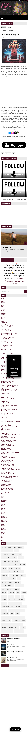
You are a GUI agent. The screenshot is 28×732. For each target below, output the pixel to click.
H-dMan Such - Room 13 (6, 366)
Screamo (17, 613)
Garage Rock (12, 578)
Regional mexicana (13, 610)
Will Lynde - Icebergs (5, 422)
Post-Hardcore (21, 599)
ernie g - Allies (3, 362)
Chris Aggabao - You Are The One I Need (9, 390)
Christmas (10, 561)
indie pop (22, 627)
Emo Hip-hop (4, 575)
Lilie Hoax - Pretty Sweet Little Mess (8, 377)
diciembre (4, 312)
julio (2, 301)
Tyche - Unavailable (5, 492)
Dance (16, 564)
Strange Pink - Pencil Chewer (6, 450)
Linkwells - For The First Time (7, 392)
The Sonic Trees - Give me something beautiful (10, 476)
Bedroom (21, 557)
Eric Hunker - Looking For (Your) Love (8, 440)
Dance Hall (22, 564)
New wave (4, 596)
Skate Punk (11, 30)
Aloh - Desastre (4, 430)
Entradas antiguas (21, 199)
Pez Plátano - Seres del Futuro (7, 400)
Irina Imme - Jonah (5, 396)
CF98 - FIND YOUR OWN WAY (7, 328)
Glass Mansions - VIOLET (6, 356)
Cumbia (11, 564)
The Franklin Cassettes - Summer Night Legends (10, 409)
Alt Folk (10, 550)
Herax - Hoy (3, 346)
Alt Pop (16, 550)
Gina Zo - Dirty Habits (5, 406)
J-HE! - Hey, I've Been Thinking (7, 460)
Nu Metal (17, 596)
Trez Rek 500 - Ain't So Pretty (6, 474)
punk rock (17, 631)
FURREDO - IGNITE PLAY (6, 382)
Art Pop (19, 554)
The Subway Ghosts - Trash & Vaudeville (9, 426)
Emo (22, 571)
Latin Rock (17, 589)
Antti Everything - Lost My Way (7, 326)
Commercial (4, 564)
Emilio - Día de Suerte (5, 482)
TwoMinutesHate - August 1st (7, 449)
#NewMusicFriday (8, 281)
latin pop (4, 631)
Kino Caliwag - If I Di (6, 247)
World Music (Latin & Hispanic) (19, 620)
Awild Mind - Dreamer (5, 357)
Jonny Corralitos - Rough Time (7, 330)
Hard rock (4, 582)
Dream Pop (16, 571)
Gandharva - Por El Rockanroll (7, 353)
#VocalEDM (22, 280)
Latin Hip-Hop (10, 589)
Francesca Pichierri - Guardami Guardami (9, 462)
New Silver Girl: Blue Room (13, 657)
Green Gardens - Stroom (5, 354)
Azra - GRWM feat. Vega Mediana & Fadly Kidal (10, 434)
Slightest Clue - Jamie (5, 429)
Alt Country (4, 550)
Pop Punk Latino (12, 599)
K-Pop (3, 589)
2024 (3, 498)
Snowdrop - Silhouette (5, 485)
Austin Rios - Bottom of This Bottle (8, 378)
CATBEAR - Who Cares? (5, 481)
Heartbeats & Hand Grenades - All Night (9, 408)
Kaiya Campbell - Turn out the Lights (8, 324)
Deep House (4, 571)
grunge (16, 627)
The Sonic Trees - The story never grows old (9, 412)
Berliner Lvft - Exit (4, 397)
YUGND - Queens (4, 352)
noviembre (4, 313)
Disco (10, 571)
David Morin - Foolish (5, 380)
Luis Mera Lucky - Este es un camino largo (9, 486)
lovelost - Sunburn (4, 369)
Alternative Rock (5, 554)
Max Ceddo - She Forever (12, 644)
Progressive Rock (5, 606)
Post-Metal (4, 603)
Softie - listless (4, 436)
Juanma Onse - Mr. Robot (6, 344)
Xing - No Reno (4, 456)
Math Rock (4, 592)
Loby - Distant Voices (5, 329)
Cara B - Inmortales (5, 393)
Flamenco (12, 575)
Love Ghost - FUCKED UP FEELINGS (8, 473)
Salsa (12, 613)
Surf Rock (4, 620)
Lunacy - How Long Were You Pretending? (9, 385)
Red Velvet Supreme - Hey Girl (7, 438)
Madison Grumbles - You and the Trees (8, 490)
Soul (16, 617)
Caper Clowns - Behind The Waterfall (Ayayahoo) (10, 421)
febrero (3, 308)
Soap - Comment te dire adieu (7, 342)
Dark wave (17, 568)
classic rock (15, 624)
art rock (8, 624)
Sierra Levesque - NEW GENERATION (8, 489)
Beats (15, 557)
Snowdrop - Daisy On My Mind (7, 488)
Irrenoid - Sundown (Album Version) (8, 437)
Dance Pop (4, 568)
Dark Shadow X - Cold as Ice (6, 425)
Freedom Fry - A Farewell (6, 368)
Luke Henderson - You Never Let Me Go (8, 457)
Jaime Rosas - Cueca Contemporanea (8, 332)
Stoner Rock (22, 617)
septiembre (4, 316)
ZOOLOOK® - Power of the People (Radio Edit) (10, 452)
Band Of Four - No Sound (6, 349)
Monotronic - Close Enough (6, 410)
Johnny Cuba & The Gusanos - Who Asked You (10, 384)
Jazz (21, 585)
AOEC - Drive (3, 341)
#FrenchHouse (15, 280)
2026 (3, 298)
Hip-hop (10, 582)
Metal (18, 592)
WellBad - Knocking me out (6, 424)
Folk (17, 575)
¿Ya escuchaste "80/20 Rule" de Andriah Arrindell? (11, 446)
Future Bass (23, 575)
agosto (3, 300)
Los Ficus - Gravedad (5, 416)
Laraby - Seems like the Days (6, 441)
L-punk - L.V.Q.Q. (4, 417)
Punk (12, 606)
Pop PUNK (4, 30)
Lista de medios (4, 322)
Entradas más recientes (8, 199)
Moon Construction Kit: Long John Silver (9, 333)
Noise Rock (11, 596)
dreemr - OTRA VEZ (5, 453)
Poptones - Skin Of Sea (5, 340)
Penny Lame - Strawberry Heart (7, 418)
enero (3, 309)
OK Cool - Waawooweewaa (6, 477)
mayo (3, 304)
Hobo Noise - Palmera (5, 433)
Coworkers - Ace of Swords (6, 480)
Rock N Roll (21, 610)
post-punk (10, 631)
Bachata (10, 557)
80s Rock (4, 547)
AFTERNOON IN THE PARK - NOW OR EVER (9, 465)
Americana (13, 554)
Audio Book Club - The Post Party (7, 413)
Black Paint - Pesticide (5, 448)
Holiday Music (17, 582)
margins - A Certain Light (6, 373)
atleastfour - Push (4, 358)
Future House (4, 578)
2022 (2, 528)
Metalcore (24, 592)
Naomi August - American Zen (13, 638)
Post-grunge (11, 603)
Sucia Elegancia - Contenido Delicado (15, 651)
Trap (9, 620)
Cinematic (17, 561)
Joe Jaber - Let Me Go (5, 394)
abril (2, 305)
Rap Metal (18, 606)
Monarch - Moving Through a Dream (8, 478)
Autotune (4, 557)
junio (3, 302)
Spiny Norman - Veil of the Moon (7, 381)
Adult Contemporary (18, 547)
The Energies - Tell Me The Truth (7, 464)
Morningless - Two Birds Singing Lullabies (9, 458)
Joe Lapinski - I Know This (6, 461)
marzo (3, 306)
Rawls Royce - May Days (6, 360)
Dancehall (11, 568)
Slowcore (11, 617)
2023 (3, 516)
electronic (11, 627)
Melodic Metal (11, 592)
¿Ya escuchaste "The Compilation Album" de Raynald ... (12, 442)
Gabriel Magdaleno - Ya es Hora (7, 414)
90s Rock (10, 547)
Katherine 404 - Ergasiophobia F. (7, 386)
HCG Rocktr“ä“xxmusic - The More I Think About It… (11, 469)
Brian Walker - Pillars (5, 470)
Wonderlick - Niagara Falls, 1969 (7, 454)
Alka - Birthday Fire (4, 401)
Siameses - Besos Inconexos (6, 348)
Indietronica (10, 585)
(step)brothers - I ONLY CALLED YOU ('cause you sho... (11, 388)
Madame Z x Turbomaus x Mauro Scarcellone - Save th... (12, 466)
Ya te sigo (24, 729)
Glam (19, 578)
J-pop (17, 585)
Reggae (24, 606)
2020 (2, 537)
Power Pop (18, 603)
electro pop (4, 627)
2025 (3, 310)
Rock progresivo (5, 613)
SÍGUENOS (14, 374)
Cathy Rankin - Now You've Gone (7, 325)
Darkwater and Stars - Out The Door (8, 398)
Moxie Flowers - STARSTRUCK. (7, 334)
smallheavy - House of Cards (6, 336)
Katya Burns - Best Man (5, 428)
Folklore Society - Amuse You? (7, 484)
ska (22, 631)
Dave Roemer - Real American (7, 402)
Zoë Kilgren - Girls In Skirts (6, 472)
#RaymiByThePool (7, 280)
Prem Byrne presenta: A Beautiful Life (8, 432)
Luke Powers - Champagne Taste (7, 337)
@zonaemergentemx (11, 264)
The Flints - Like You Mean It (6, 420)
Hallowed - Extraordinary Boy (7, 345)
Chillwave (4, 561)
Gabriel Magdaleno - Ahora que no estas (9, 405)
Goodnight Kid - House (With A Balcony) (9, 389)
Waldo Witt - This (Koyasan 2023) (7, 445)
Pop (22, 596)
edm (21, 624)
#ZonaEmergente (19, 278)
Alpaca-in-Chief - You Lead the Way (8, 444)
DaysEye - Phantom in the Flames (7, 404)
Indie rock (4, 585)
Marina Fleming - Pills (5, 370)
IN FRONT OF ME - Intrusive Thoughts (8, 338)
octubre (3, 314)
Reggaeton (4, 610)
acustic (3, 624)
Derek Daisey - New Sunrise (6, 468)
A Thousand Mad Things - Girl (7, 350)
